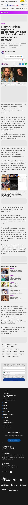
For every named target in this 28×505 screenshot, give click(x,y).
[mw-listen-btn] (2, 64)
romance (15, 354)
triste (9, 356)
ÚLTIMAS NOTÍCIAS (8, 391)
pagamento (21, 351)
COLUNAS (5, 417)
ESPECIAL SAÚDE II (19, 8)
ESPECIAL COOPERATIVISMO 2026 (9, 400)
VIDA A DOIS (15, 356)
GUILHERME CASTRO (7, 349)
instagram (16, 349)
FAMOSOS (3, 23)
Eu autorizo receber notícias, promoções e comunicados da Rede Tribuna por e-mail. (13, 375)
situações (21, 354)
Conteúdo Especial (7, 428)
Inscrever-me (14, 380)
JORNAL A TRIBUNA (8, 414)
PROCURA (8, 354)
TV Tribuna (12, 8)
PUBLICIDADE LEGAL (8, 422)
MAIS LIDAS (6, 393)
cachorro (9, 344)
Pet (3, 354)
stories (4, 356)
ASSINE (22, 1)
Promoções (6, 420)
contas (15, 344)
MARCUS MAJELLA (6, 351)
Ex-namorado (5, 346)
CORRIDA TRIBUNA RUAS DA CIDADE (9, 396)
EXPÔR (12, 346)
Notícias (15, 351)
